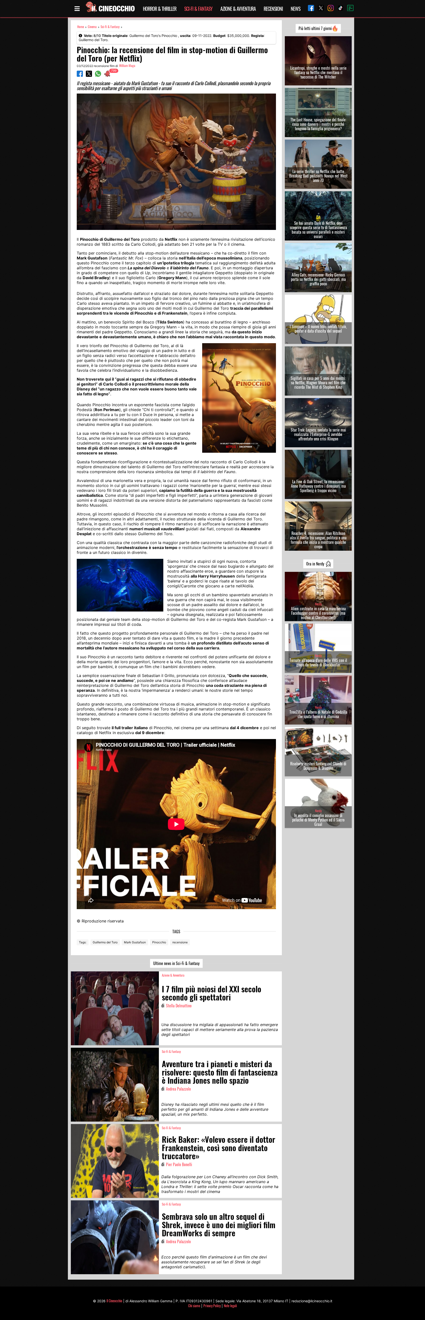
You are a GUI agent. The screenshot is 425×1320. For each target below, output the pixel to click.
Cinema (92, 26)
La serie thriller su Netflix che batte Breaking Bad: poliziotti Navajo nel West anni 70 (318, 175)
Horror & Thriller (159, 8)
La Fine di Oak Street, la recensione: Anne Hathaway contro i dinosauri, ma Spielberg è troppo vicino (318, 486)
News (295, 8)
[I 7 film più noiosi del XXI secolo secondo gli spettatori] (115, 1008)
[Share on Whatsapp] (98, 75)
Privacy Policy (212, 1305)
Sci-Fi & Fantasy (198, 8)
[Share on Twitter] (89, 75)
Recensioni (273, 8)
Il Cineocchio (114, 1300)
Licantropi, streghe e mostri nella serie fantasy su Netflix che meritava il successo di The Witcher (318, 72)
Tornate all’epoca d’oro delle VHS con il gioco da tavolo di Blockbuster (318, 662)
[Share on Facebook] (80, 75)
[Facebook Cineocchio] (309, 8)
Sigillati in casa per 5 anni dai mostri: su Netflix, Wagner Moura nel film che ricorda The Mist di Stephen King (318, 382)
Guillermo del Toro (105, 942)
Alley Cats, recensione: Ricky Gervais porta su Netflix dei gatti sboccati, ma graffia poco (318, 279)
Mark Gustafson (135, 942)
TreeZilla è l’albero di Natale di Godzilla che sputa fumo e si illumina (318, 714)
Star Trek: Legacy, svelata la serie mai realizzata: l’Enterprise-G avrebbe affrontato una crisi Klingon (318, 434)
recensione (180, 942)
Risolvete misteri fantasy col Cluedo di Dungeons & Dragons (318, 766)
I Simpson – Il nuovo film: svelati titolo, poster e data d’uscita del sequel (318, 328)
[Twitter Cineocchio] (319, 8)
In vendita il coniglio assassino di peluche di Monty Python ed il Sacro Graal (318, 819)
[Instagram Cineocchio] (329, 8)
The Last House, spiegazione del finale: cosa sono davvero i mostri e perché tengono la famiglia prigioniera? (318, 124)
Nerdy (318, 604)
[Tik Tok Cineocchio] (339, 8)
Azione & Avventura (238, 8)
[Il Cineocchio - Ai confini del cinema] (110, 8)
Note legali (230, 1305)
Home (80, 26)
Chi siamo (194, 1305)
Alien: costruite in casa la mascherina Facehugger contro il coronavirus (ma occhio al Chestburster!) (318, 613)
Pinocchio (159, 942)
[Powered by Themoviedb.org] (348, 8)
